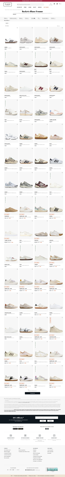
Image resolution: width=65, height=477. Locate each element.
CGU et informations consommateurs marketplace (46, 475)
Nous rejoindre (6, 457)
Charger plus (32, 393)
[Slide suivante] (17, 36)
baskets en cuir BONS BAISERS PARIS (24, 402)
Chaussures (11, 9)
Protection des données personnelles (20, 475)
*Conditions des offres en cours (24, 451)
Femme (25, 7)
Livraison (34, 451)
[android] (20, 429)
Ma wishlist (49, 453)
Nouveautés (19, 7)
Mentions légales (7, 451)
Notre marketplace (7, 456)
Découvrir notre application (37, 459)
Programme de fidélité (37, 457)
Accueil (6, 9)
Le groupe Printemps (7, 453)
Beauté (34, 7)
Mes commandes (50, 451)
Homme (29, 7)
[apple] (15, 429)
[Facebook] (46, 429)
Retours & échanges (36, 453)
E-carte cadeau (35, 454)
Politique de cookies (32, 475)
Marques (40, 7)
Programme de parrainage (37, 456)
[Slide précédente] (5, 36)
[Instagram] (48, 429)
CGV (11, 475)
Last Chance (46, 7)
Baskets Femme (15, 9)
